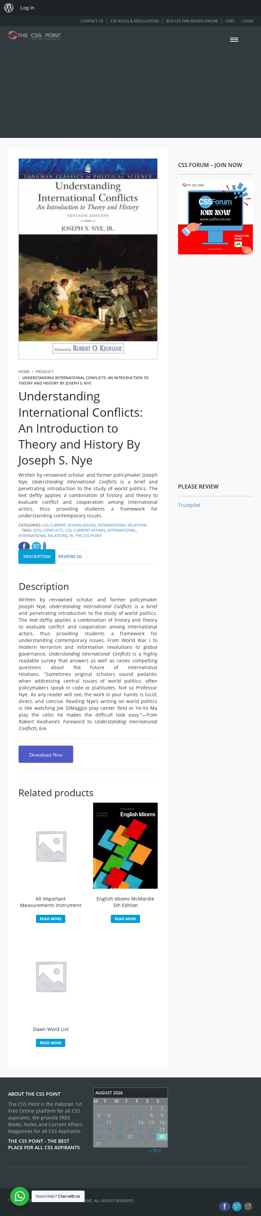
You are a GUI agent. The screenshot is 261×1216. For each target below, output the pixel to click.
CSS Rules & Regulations (134, 20)
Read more (51, 918)
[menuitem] (9, 8)
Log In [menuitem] (27, 8)
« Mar (155, 1150)
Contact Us (92, 20)
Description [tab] (36, 556)
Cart (229, 20)
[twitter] (237, 1206)
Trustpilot (189, 505)
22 (151, 1129)
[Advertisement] (130, 88)
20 (130, 1129)
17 (98, 1129)
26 (119, 1136)
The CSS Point (88, 535)
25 (109, 1136)
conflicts (53, 530)
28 (140, 1136)
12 (119, 1122)
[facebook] (224, 1206)
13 (130, 1122)
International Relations (122, 525)
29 (151, 1136)
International (121, 530)
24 (98, 1136)
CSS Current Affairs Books (69, 525)
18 (109, 1129)
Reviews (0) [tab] (70, 556)
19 (119, 1129)
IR (71, 535)
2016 (37, 530)
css (68, 530)
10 (98, 1122)
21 (140, 1129)
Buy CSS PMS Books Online (192, 20)
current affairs (89, 530)
